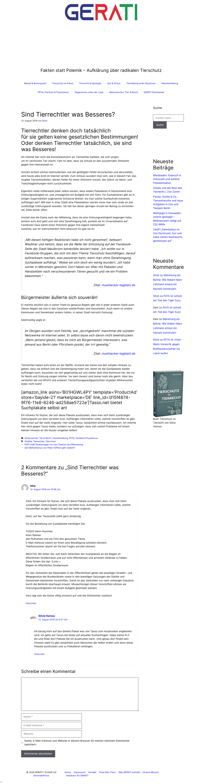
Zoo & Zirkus (113, 83)
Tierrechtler (38, 441)
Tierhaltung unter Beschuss (140, 83)
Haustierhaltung (169, 83)
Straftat (28, 441)
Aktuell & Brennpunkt (35, 83)
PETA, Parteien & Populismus (53, 92)
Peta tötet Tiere (107, 772)
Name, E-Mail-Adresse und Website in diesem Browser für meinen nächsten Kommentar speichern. (77, 742)
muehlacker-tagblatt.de (118, 285)
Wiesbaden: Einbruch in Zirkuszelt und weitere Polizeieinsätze (167, 179)
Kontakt (92, 772)
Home (68, 772)
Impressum (79, 772)
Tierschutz (50, 441)
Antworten (31, 603)
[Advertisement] (101, 45)
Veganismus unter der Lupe (89, 92)
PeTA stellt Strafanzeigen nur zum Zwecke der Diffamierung (54, 444)
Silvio (156, 275)
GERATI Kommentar (154, 92)
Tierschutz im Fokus (62, 83)
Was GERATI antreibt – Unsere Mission (139, 772)
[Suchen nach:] (168, 117)
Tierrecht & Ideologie (90, 83)
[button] (1, 782)
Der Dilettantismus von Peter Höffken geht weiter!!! (50, 447)
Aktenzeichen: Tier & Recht (123, 92)
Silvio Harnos (46, 615)
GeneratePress (41, 775)
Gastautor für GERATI (77, 775)
